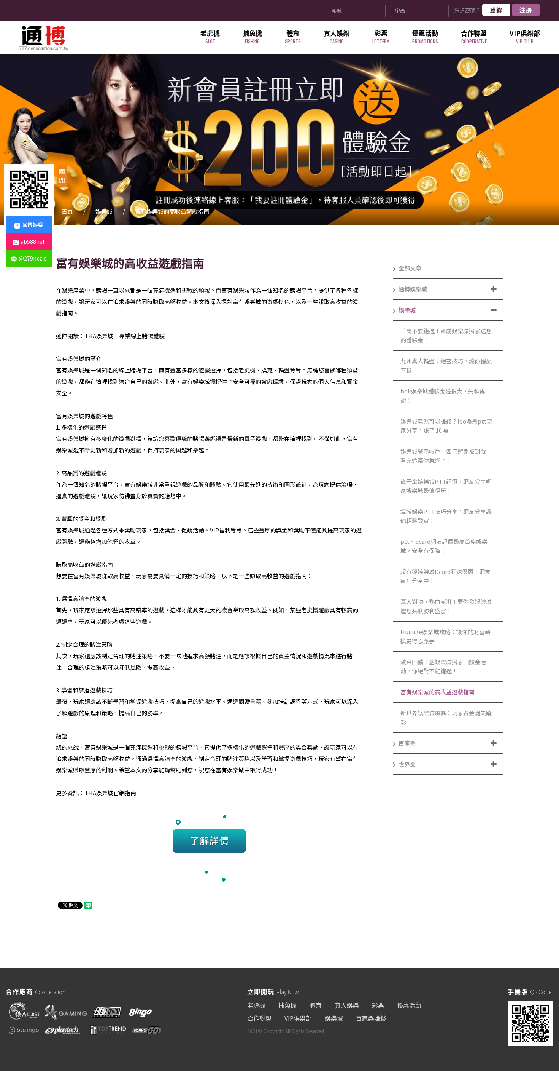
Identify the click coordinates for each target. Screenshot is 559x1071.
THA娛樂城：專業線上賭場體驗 (124, 336)
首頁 (67, 211)
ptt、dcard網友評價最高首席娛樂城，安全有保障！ (444, 546)
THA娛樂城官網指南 (110, 793)
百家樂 (407, 743)
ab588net (33, 241)
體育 (316, 1005)
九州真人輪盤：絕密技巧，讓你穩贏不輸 (446, 365)
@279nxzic (32, 258)
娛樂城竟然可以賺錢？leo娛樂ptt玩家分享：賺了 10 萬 (446, 425)
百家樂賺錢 (371, 1018)
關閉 (62, 175)
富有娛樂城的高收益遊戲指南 (172, 211)
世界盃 (407, 764)
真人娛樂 (347, 1005)
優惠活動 (409, 1005)
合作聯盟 (259, 1018)
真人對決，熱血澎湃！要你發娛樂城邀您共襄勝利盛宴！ (446, 606)
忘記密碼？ (467, 10)
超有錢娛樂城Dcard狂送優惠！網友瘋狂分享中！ (445, 576)
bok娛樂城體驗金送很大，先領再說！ (442, 395)
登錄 (496, 9)
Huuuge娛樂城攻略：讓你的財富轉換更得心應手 (445, 636)
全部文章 (410, 268)
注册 (525, 9)
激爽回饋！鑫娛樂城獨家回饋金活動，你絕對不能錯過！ (443, 666)
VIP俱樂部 (298, 1018)
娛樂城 (104, 211)
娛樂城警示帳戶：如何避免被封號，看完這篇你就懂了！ (446, 455)
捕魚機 (287, 1005)
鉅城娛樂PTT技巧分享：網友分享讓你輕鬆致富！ (446, 515)
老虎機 (256, 1005)
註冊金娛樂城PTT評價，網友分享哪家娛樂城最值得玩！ (446, 485)
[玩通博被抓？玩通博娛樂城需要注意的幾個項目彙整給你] (43, 38)
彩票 (378, 1005)
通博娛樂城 (413, 289)
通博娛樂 (32, 225)
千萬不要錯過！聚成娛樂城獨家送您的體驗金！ (446, 335)
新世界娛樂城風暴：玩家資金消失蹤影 (446, 717)
